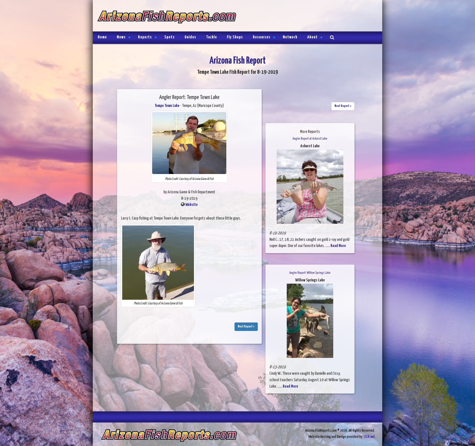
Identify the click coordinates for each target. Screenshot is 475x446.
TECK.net (369, 437)
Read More (338, 246)
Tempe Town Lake (167, 106)
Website (191, 205)
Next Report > (246, 326)
